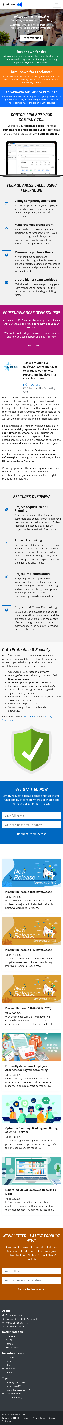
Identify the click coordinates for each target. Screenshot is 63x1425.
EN (14, 1417)
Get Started (11, 1340)
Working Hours (13, 1382)
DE (18, 1417)
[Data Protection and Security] (31, 750)
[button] (5, 159)
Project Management (16, 1390)
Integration (11, 1386)
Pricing (9, 1361)
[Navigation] (57, 5)
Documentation (13, 1393)
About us (10, 1368)
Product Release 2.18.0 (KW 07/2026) (28, 892)
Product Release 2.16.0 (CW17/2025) (28, 1008)
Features (10, 1343)
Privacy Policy (30, 716)
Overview (10, 1336)
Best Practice (12, 1347)
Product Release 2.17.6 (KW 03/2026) (28, 950)
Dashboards (12, 1397)
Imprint (26, 1417)
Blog (8, 1365)
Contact (9, 1372)
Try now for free (31, 37)
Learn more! (31, 345)
